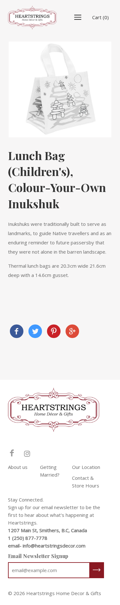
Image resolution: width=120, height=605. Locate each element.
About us (18, 467)
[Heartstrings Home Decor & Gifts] (17, 332)
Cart (100, 17)
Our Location (86, 467)
